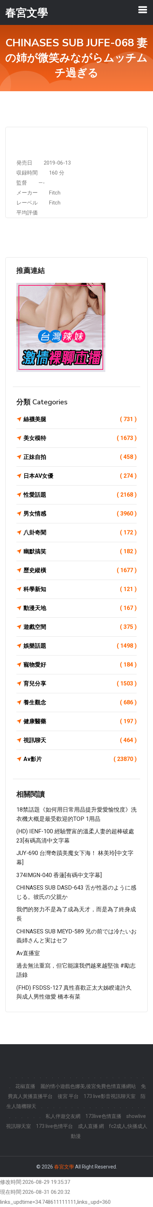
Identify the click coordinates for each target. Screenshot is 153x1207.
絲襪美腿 (80, 419)
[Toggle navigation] (143, 10)
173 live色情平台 (54, 1126)
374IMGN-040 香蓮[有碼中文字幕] (59, 875)
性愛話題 (80, 494)
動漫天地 (80, 608)
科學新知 (80, 589)
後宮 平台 (68, 1096)
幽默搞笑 (80, 551)
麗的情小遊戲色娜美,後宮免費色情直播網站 (88, 1086)
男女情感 (80, 513)
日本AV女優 (80, 475)
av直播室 (28, 953)
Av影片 (80, 759)
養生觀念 (80, 702)
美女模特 (80, 438)
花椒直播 (25, 1086)
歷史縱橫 (80, 570)
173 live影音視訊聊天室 (110, 1096)
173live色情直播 (103, 1116)
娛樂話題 (80, 645)
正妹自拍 (80, 457)
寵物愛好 (80, 664)
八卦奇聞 (80, 532)
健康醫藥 (80, 721)
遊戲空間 (80, 626)
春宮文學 (64, 1167)
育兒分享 (80, 683)
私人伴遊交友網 (63, 1116)
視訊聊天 (80, 740)
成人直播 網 (91, 1126)
